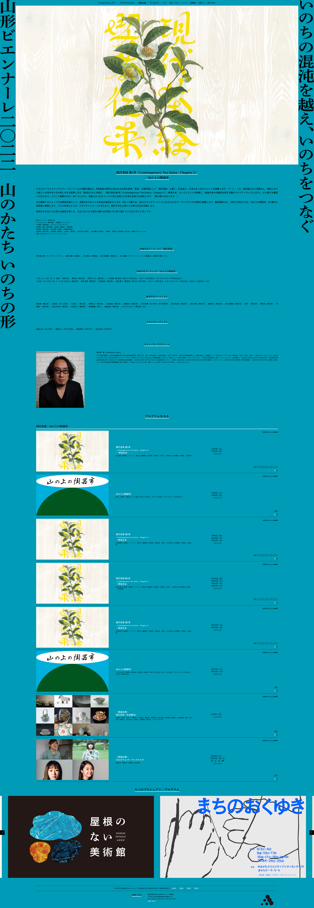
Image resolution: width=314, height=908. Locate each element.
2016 (181, 888)
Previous (2, 832)
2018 (189, 888)
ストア (165, 3)
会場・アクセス (174, 3)
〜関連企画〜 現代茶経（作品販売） (126, 713)
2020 (196, 888)
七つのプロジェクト (107, 2)
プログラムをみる (127, 2)
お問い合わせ (211, 3)
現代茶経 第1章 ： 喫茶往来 (133, 450)
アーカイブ (154, 2)
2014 (174, 888)
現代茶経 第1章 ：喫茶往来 (133, 537)
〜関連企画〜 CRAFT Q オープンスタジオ (130, 758)
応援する (201, 3)
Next (311, 832)
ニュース (184, 3)
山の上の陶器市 (123, 493)
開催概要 (193, 3)
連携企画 (142, 2)
